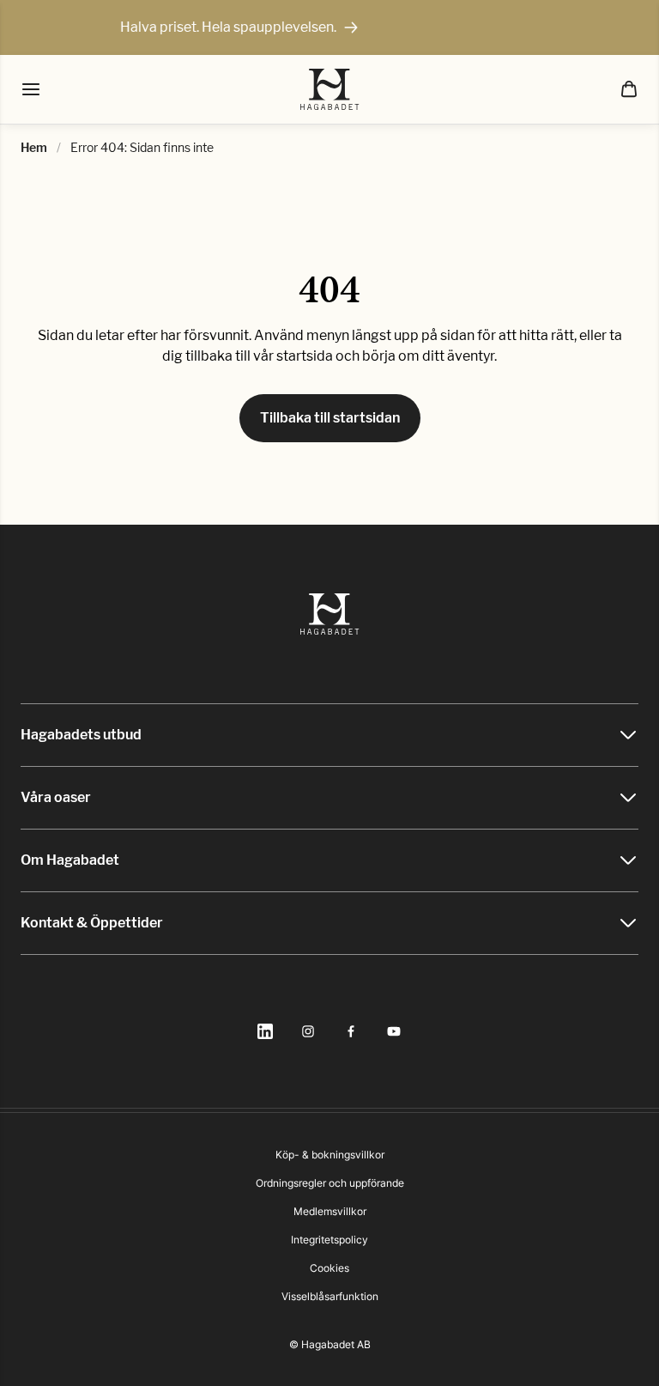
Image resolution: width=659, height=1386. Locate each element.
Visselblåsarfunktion (329, 1296)
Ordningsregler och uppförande (330, 1182)
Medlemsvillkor (329, 1211)
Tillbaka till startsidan (330, 418)
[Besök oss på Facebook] (351, 1031)
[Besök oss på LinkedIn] (265, 1031)
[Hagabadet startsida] (330, 89)
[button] (629, 89)
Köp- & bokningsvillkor (329, 1154)
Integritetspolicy (329, 1239)
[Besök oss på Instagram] (308, 1031)
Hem (34, 147)
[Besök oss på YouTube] (394, 1031)
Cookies (329, 1267)
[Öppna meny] (31, 89)
